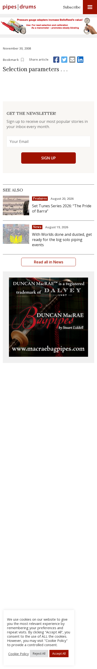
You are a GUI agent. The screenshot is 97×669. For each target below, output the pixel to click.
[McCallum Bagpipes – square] (48, 317)
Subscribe (72, 7)
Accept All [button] (59, 653)
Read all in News (48, 262)
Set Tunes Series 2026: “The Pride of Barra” (61, 208)
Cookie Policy (18, 654)
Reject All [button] (39, 653)
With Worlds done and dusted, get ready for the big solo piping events (62, 239)
